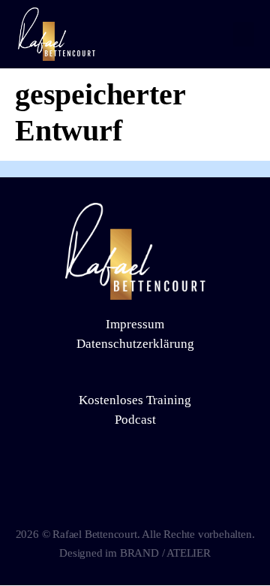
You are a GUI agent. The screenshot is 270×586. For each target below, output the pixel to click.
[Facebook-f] (106, 493)
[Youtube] (164, 493)
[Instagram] (135, 493)
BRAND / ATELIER (165, 553)
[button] (243, 34)
